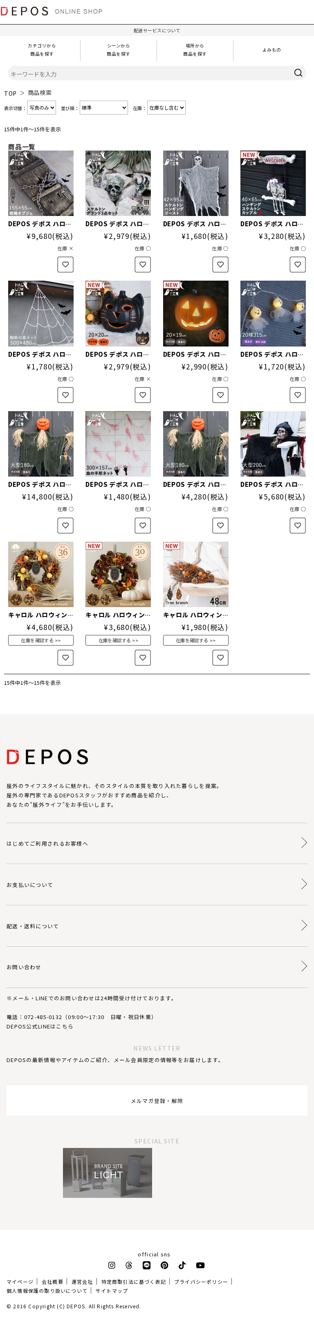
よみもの (271, 49)
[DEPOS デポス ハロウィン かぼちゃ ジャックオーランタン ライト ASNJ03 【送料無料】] (196, 313)
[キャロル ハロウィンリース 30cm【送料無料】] (118, 574)
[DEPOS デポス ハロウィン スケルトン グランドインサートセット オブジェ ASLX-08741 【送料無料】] (118, 183)
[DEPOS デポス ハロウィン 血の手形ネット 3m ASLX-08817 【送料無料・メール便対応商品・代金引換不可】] (118, 444)
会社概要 (52, 1281)
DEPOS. (77, 1306)
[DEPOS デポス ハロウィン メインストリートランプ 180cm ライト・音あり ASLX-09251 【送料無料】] (41, 444)
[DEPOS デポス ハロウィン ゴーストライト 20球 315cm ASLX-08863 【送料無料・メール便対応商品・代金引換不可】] (273, 313)
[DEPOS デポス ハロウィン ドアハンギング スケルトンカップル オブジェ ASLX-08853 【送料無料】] (273, 183)
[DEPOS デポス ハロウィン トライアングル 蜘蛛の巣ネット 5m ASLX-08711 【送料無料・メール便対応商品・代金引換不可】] (41, 313)
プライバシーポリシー (201, 1281)
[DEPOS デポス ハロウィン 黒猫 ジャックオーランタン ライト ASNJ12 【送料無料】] (118, 313)
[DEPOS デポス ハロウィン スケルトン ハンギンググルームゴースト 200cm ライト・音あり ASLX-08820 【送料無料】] (273, 444)
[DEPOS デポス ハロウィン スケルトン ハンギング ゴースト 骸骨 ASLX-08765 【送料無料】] (196, 183)
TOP (10, 93)
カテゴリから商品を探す (42, 49)
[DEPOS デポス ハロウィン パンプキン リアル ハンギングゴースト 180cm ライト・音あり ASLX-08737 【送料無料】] (196, 444)
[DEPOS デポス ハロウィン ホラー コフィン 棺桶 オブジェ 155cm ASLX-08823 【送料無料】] (41, 183)
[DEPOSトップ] (55, 18)
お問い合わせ (24, 967)
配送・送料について (33, 926)
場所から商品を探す (195, 49)
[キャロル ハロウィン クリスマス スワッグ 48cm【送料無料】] (196, 574)
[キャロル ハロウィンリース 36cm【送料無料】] (41, 574)
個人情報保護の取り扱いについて (47, 1290)
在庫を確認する (37, 640)
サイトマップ (112, 1290)
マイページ (20, 1281)
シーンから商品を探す (118, 49)
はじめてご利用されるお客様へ (47, 843)
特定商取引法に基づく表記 (133, 1281)
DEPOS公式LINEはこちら (40, 1026)
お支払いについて (30, 885)
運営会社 (82, 1281)
